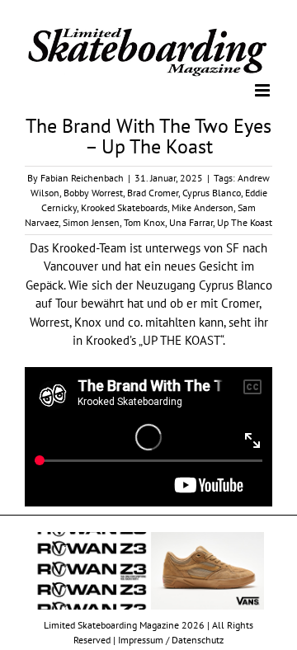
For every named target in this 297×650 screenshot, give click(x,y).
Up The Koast (244, 221)
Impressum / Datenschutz (171, 639)
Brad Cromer (152, 192)
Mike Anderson (202, 206)
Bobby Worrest (93, 192)
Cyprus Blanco (211, 192)
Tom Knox (144, 221)
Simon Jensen (91, 221)
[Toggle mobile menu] (263, 88)
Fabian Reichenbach (82, 177)
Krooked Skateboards (124, 206)
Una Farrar (191, 221)
